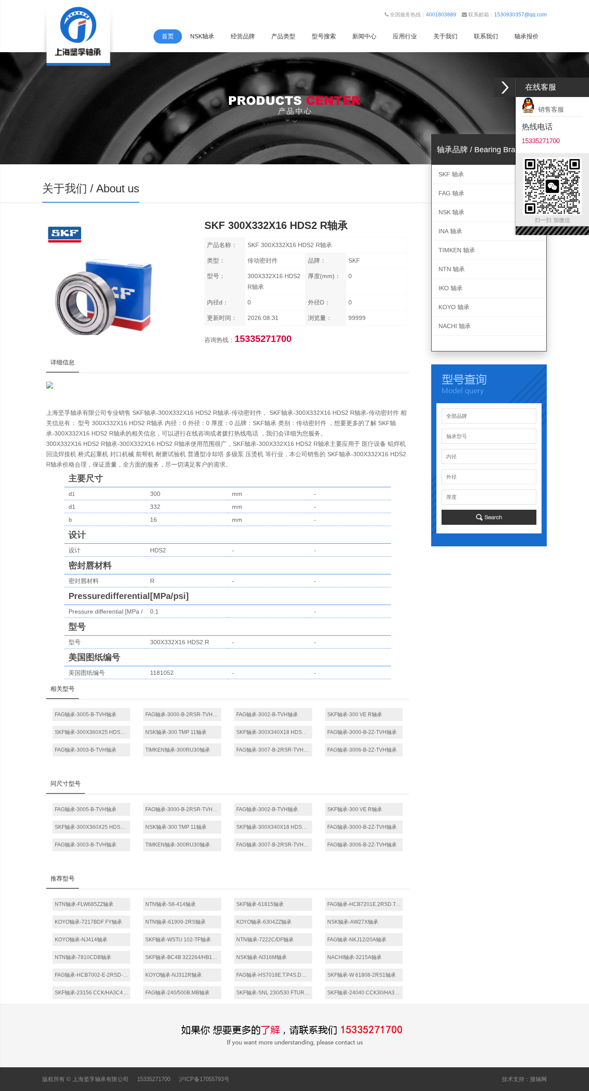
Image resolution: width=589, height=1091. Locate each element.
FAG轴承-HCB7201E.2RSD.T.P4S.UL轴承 (365, 904)
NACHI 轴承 (455, 326)
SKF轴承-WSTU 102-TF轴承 (178, 940)
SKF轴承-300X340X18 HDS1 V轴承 (274, 732)
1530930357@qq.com (520, 15)
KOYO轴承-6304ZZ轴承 (263, 922)
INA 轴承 (450, 231)
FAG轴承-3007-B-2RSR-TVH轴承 (274, 750)
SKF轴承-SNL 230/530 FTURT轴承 (274, 993)
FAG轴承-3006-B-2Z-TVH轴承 (362, 750)
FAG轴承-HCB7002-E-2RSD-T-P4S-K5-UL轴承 (93, 975)
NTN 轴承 (452, 269)
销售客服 (549, 109)
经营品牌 (243, 36)
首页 (168, 36)
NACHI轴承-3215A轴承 (354, 957)
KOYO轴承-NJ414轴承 (81, 940)
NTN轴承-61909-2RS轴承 (175, 922)
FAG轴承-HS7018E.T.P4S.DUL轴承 (274, 975)
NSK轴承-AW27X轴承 (352, 922)
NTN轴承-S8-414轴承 (170, 904)
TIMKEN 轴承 (457, 250)
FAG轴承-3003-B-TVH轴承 (85, 750)
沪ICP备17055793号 (204, 1079)
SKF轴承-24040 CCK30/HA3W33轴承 (365, 993)
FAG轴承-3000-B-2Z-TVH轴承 (362, 732)
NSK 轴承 (451, 212)
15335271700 (153, 1079)
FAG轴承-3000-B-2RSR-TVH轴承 (183, 715)
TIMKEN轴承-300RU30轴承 (177, 750)
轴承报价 (526, 36)
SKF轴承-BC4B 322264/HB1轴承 (183, 957)
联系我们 (486, 36)
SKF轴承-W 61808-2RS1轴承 (361, 975)
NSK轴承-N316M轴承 (261, 957)
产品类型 (283, 36)
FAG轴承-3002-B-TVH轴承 (267, 715)
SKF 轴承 (451, 174)
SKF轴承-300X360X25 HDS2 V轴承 (93, 732)
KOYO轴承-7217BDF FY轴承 (88, 922)
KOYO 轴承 (454, 307)
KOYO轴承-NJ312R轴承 (173, 975)
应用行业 (405, 36)
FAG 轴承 (451, 193)
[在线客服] (505, 87)
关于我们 (445, 36)
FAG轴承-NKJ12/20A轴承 (356, 940)
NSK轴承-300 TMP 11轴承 (176, 732)
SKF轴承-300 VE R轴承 (354, 715)
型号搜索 (324, 36)
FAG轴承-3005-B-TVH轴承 (85, 715)
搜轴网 (538, 1079)
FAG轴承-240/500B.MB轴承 (177, 993)
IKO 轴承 (451, 288)
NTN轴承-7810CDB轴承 (83, 957)
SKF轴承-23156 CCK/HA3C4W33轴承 (93, 993)
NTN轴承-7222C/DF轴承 (265, 940)
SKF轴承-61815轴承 (260, 904)
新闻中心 (364, 36)
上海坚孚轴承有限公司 (100, 1079)
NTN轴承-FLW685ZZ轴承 (84, 904)
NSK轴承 (202, 36)
